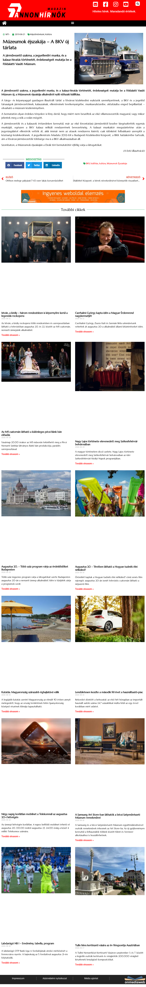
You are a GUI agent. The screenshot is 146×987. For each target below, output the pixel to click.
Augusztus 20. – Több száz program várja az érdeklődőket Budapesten (34, 568)
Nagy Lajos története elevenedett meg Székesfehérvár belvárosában (106, 443)
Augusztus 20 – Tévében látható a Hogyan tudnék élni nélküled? (106, 568)
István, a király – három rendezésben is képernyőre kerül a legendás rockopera (34, 314)
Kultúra (48, 34)
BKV (88, 163)
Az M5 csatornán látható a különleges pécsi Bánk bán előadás (31, 433)
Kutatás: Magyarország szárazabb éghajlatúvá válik (30, 692)
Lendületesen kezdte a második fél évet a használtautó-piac (109, 692)
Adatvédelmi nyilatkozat (55, 978)
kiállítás (94, 163)
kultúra (102, 163)
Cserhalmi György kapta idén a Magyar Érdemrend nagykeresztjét (104, 314)
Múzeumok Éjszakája (117, 163)
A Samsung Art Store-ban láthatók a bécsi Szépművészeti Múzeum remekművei (107, 816)
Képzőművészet (37, 34)
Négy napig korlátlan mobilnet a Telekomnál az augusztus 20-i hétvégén (34, 815)
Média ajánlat (91, 978)
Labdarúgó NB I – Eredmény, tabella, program (27, 943)
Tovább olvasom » (10, 335)
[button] (137, 3)
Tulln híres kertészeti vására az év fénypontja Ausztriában (107, 945)
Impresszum (18, 978)
